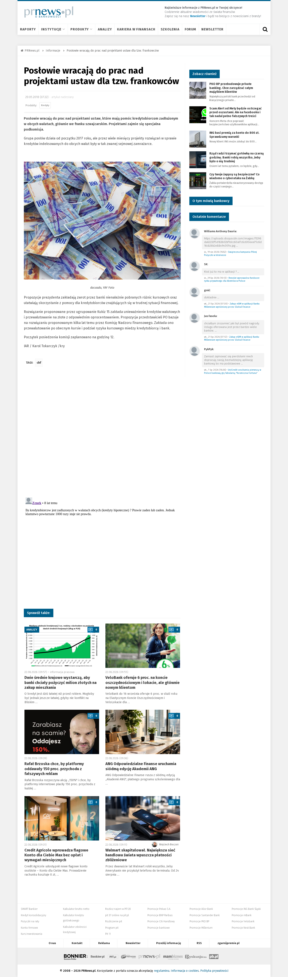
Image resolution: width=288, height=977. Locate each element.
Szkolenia (170, 29)
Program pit (111, 927)
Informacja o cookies (185, 971)
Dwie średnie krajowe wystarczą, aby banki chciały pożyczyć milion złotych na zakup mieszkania (60, 682)
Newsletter (212, 29)
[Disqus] (102, 433)
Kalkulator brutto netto (76, 908)
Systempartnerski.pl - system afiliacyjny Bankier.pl (128, 956)
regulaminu (161, 971)
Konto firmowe (29, 927)
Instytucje (51, 29)
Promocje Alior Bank (201, 908)
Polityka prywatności (214, 971)
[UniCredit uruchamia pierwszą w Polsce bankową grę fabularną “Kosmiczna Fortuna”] (194, 351)
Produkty (79, 29)
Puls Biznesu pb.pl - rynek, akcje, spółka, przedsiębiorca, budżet (213, 956)
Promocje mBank (242, 915)
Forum (190, 29)
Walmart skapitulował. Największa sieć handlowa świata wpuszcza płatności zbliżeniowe (140, 855)
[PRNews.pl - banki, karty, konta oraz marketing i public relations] (47, 12)
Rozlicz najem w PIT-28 (118, 908)
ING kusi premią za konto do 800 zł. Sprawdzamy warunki (234, 134)
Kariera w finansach (136, 29)
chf (39, 362)
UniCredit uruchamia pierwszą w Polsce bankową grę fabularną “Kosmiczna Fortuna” (232, 371)
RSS (199, 943)
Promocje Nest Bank (243, 927)
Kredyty (45, 105)
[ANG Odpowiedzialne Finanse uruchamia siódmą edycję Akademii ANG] (142, 732)
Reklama (104, 943)
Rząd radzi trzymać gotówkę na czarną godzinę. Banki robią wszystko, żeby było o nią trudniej (236, 157)
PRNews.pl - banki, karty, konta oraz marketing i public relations (150, 956)
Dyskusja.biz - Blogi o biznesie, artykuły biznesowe (196, 956)
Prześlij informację (168, 943)
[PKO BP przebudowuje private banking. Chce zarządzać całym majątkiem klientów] (197, 90)
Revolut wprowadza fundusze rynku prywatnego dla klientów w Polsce (231, 279)
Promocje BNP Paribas (159, 915)
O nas (52, 943)
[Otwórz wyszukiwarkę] (265, 29)
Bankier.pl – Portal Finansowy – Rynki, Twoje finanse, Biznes (97, 956)
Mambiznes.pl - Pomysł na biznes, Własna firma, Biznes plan (173, 956)
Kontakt (77, 943)
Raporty (28, 29)
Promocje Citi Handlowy (161, 921)
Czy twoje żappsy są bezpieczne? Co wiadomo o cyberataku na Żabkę (234, 176)
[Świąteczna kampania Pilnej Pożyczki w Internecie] (194, 233)
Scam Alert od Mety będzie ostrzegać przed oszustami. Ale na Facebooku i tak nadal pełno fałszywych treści (235, 112)
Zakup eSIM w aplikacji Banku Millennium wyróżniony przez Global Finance (232, 305)
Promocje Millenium (201, 927)
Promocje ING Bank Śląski (246, 908)
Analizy (105, 29)
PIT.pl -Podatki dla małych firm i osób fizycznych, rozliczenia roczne (112, 956)
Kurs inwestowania (31, 933)
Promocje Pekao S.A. (159, 908)
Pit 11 (108, 933)
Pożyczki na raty (30, 921)
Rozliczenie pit (113, 921)
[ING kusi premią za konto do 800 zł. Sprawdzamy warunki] (197, 139)
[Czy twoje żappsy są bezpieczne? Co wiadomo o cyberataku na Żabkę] (197, 180)
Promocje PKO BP (199, 921)
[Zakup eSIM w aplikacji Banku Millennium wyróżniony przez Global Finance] (194, 292)
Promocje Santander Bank (205, 915)
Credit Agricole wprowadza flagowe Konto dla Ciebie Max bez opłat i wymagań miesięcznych (56, 855)
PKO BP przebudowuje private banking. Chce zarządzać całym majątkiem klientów (231, 87)
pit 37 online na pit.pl (117, 915)
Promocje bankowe (158, 927)
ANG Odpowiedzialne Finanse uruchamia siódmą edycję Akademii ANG (140, 766)
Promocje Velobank (243, 921)
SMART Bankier (29, 908)
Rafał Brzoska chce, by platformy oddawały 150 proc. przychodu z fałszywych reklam (54, 768)
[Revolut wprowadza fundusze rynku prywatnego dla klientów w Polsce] (194, 266)
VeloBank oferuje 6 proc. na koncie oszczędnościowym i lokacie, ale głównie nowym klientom (142, 682)
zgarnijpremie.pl (229, 943)
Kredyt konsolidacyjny (33, 915)
